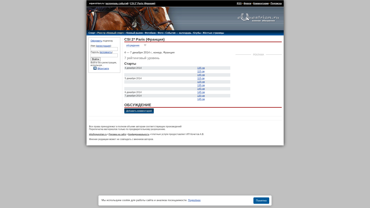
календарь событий (117, 3)
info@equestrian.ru (98, 134)
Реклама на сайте (117, 134)
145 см (201, 75)
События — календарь (178, 33)
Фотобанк (150, 33)
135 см (201, 68)
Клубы (197, 33)
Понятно (261, 200)
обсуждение (133, 45)
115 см (200, 71)
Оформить (96, 40)
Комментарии (261, 3)
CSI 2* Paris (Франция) (142, 3)
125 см (201, 82)
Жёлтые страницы (213, 33)
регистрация (103, 45)
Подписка (276, 3)
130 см (201, 95)
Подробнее (194, 200)
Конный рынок (134, 33)
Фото (160, 33)
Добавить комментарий (139, 111)
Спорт (91, 33)
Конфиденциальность (138, 134)
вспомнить (106, 52)
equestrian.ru (96, 3)
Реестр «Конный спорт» (110, 33)
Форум (247, 3)
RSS (239, 3)
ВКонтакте (103, 68)
